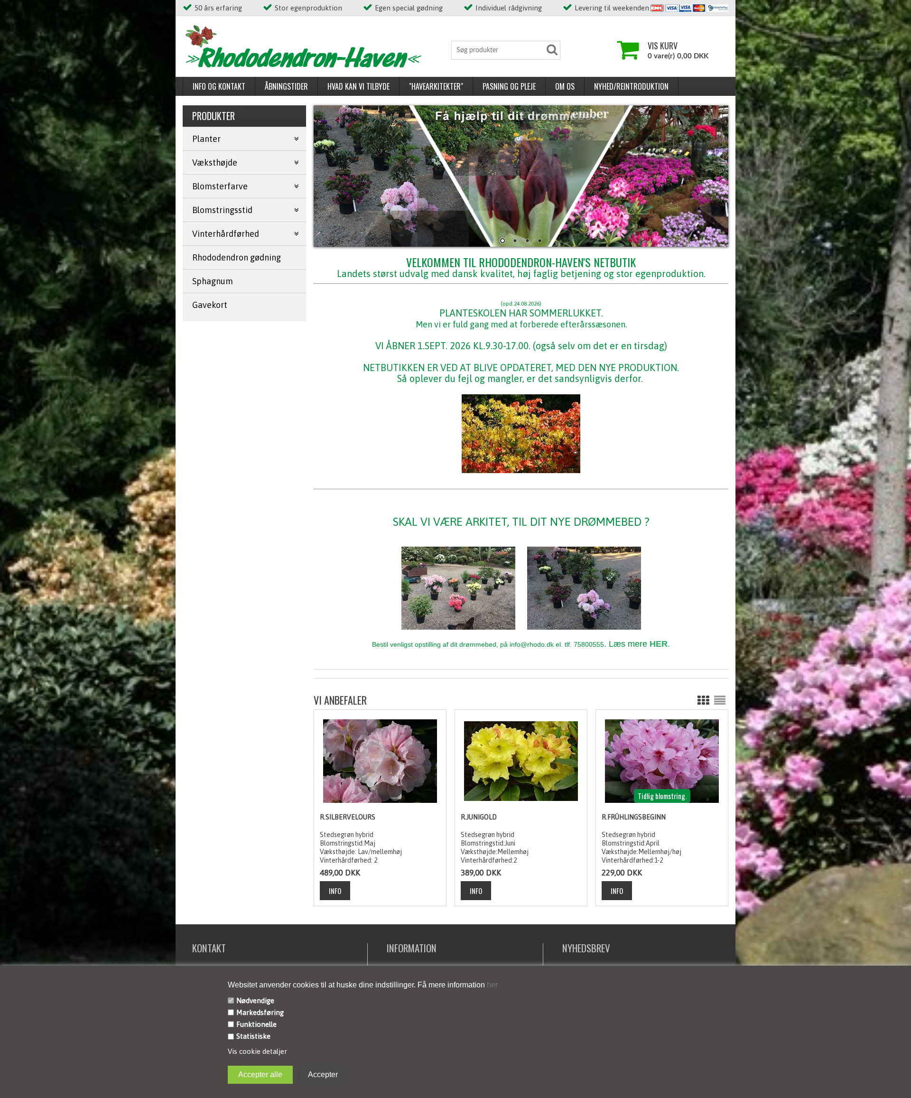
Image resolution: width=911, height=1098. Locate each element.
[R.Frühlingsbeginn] (662, 761)
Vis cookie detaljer (257, 1051)
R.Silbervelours (347, 817)
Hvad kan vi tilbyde (358, 86)
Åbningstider (286, 86)
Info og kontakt (219, 86)
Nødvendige (255, 1000)
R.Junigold (479, 817)
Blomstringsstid (222, 210)
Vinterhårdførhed (225, 234)
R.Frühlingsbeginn (634, 817)
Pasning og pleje (509, 86)
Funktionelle (256, 1024)
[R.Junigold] (521, 761)
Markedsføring (260, 1012)
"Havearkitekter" (436, 86)
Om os (565, 86)
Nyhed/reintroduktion (631, 86)
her (491, 985)
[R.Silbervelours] (380, 761)
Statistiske (253, 1036)
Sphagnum (212, 281)
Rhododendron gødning (236, 257)
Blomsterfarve (220, 186)
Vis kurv (663, 45)
